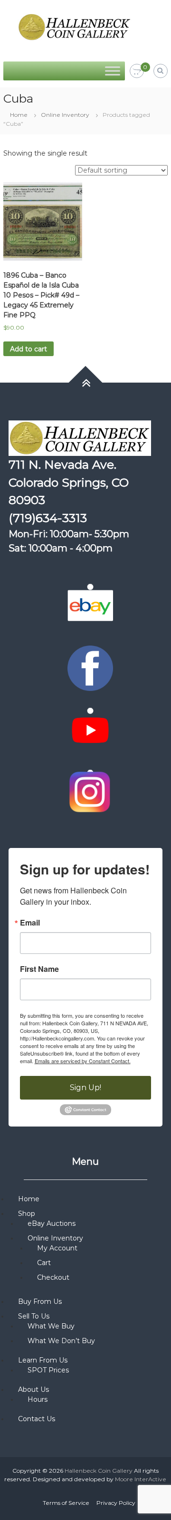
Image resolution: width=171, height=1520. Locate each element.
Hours (38, 1399)
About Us (33, 1389)
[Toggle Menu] (112, 70)
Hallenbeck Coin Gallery (99, 1470)
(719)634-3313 (48, 518)
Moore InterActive (140, 1479)
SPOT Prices (48, 1370)
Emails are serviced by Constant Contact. (83, 1061)
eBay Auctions (52, 1223)
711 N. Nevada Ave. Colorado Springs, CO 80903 (69, 482)
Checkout (53, 1277)
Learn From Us (42, 1360)
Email (30, 922)
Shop (26, 1213)
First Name (39, 969)
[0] (137, 71)
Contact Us (36, 1419)
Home (19, 114)
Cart (44, 1262)
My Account (57, 1248)
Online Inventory (65, 114)
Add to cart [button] (28, 349)
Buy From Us (40, 1301)
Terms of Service (66, 1502)
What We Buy (51, 1326)
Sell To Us (33, 1316)
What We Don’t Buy (61, 1341)
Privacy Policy (115, 1502)
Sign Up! (85, 1087)
